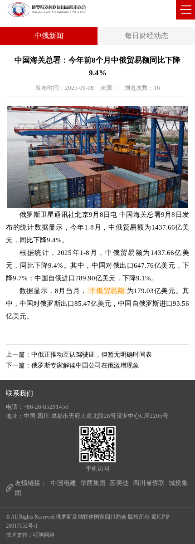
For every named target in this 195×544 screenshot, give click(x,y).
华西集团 (93, 483)
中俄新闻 (48, 35)
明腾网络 (44, 535)
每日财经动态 (146, 35)
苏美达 (119, 483)
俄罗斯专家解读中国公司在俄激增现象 (85, 365)
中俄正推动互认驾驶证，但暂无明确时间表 (91, 354)
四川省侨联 (149, 483)
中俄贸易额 (107, 290)
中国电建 (63, 483)
